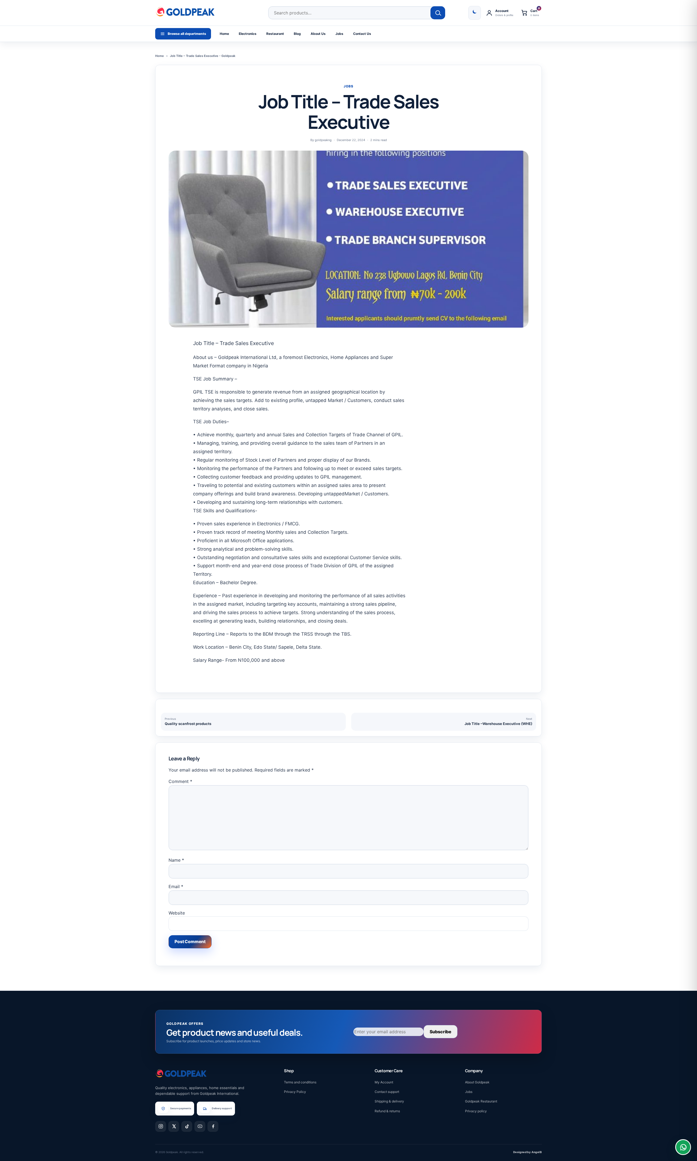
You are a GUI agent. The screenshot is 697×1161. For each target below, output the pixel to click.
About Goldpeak (477, 1082)
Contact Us (362, 34)
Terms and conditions (300, 1082)
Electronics (247, 34)
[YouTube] (199, 1126)
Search (438, 13)
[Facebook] (212, 1126)
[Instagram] (160, 1126)
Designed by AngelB (527, 1152)
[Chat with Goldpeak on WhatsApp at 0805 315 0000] (683, 1147)
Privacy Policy (295, 1092)
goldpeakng (323, 140)
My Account (384, 1082)
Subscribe (441, 1031)
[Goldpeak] (185, 11)
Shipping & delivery (389, 1101)
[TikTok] (186, 1126)
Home (224, 34)
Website (177, 913)
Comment (180, 781)
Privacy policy (476, 1111)
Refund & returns (387, 1111)
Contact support (387, 1092)
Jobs (339, 34)
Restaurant (275, 34)
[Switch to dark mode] (474, 13)
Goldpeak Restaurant (481, 1101)
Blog (297, 34)
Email (176, 886)
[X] (173, 1126)
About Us (318, 34)
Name (176, 860)
